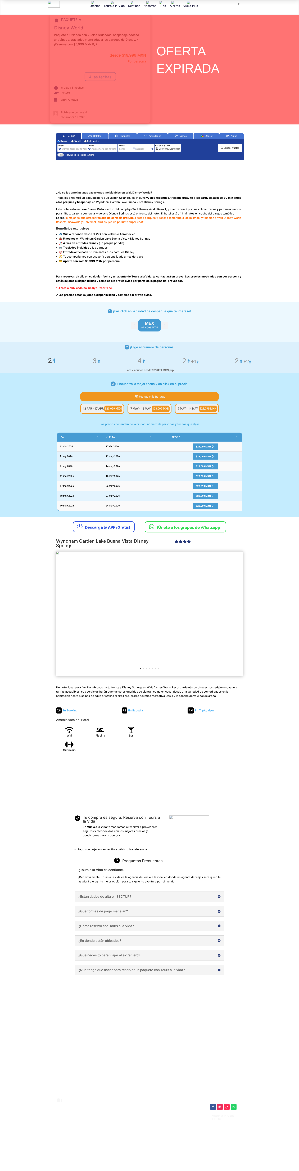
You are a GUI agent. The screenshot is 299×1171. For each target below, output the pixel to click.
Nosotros (149, 5)
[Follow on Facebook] (213, 1107)
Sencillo (78, 141)
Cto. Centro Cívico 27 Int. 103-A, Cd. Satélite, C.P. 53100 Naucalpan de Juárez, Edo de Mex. (184, 1157)
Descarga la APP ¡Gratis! (103, 526)
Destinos (134, 5)
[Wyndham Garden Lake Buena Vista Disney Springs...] (149, 613)
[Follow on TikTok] (227, 1107)
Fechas (122, 145)
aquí (169, 1126)
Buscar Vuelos (231, 147)
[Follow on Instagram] (220, 1107)
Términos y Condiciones (157, 1134)
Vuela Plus (190, 5)
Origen (61, 145)
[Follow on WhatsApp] (234, 1107)
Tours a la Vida (114, 5)
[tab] (149, 325)
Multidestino (93, 141)
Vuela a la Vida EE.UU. (223, 1117)
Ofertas (95, 5)
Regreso (140, 145)
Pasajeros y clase (162, 145)
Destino (91, 145)
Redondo (64, 141)
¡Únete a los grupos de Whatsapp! (185, 526)
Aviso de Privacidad (154, 1138)
